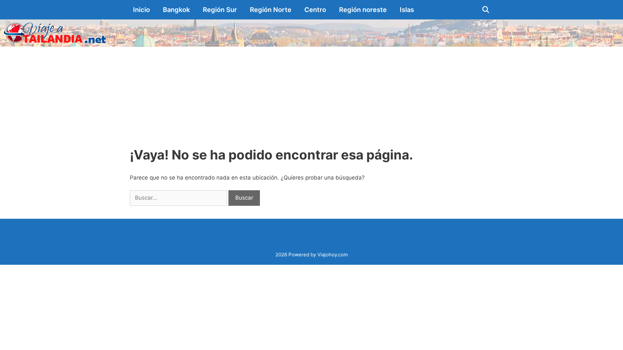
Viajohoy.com (332, 254)
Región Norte (270, 10)
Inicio (141, 10)
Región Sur (220, 10)
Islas (407, 10)
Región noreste (363, 10)
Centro (315, 10)
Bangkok (176, 10)
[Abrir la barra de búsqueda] (485, 9)
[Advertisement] (311, 95)
